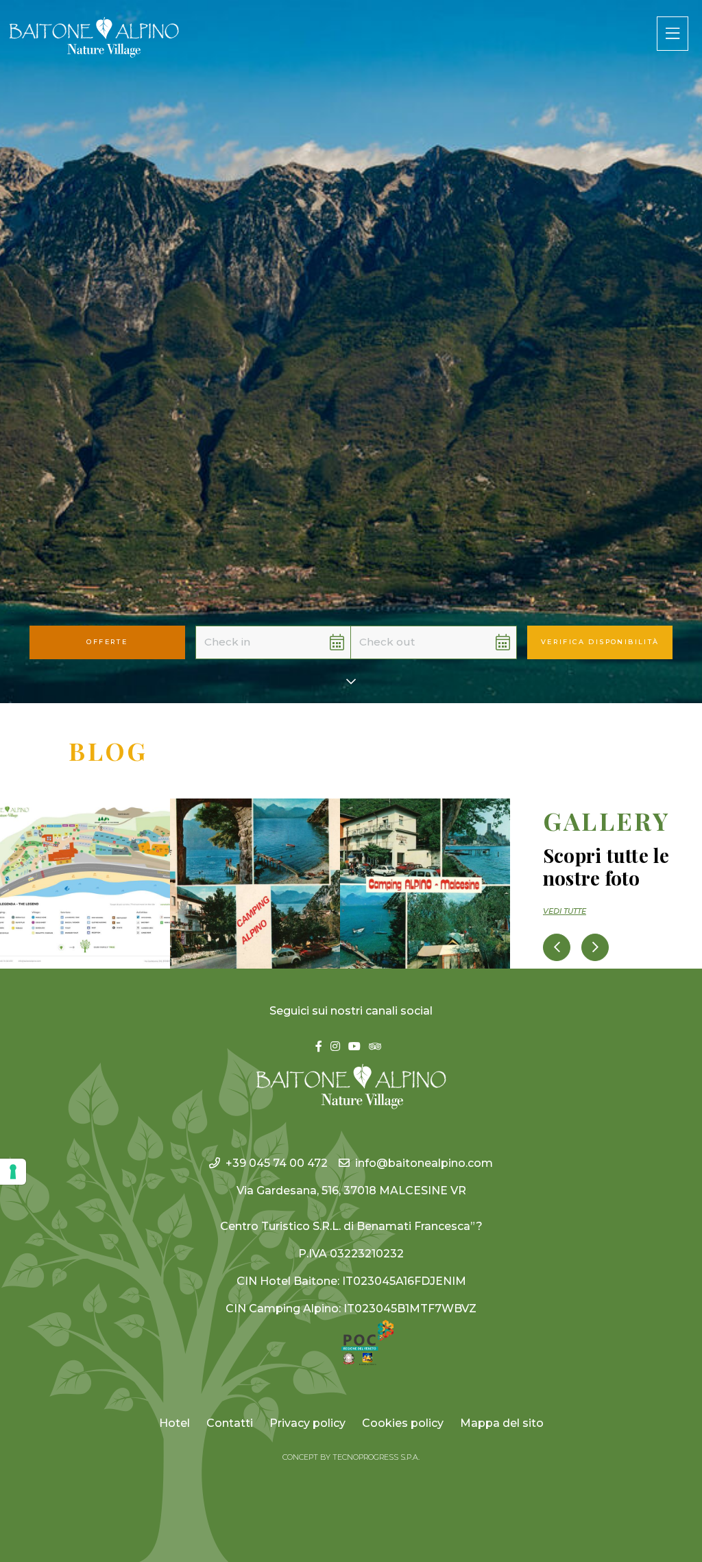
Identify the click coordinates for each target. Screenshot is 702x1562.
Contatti (229, 1423)
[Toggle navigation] (672, 33)
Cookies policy (403, 1423)
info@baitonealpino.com (424, 1163)
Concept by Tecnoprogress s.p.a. (351, 1457)
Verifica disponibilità (600, 642)
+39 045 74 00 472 (277, 1163)
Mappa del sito (502, 1423)
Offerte (107, 642)
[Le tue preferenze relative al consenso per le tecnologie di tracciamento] (13, 1172)
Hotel (174, 1423)
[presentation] (556, 947)
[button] (256, 642)
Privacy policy (307, 1423)
